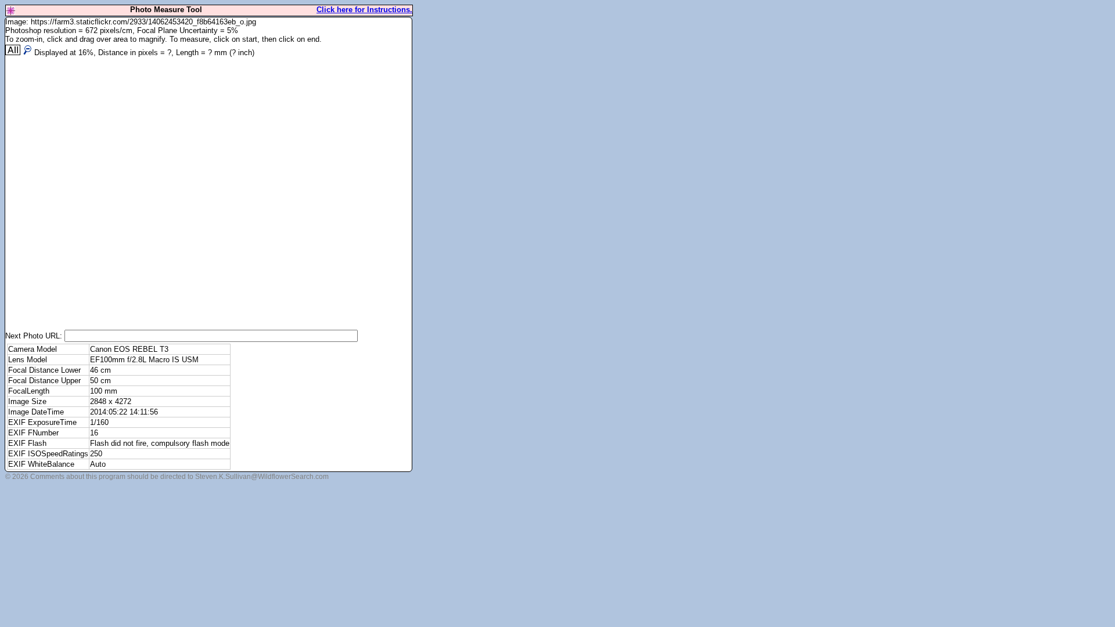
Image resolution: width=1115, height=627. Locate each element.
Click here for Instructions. (364, 9)
